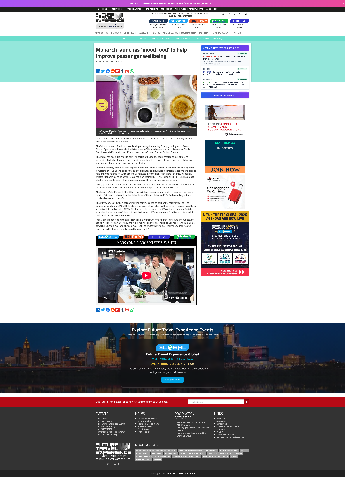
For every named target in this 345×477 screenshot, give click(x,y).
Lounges (244, 450)
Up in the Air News (146, 421)
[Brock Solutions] (225, 191)
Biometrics (172, 450)
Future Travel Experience (181, 473)
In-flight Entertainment (229, 450)
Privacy (219, 431)
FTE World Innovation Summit (112, 424)
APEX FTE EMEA (105, 429)
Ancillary (144, 33)
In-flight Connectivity (193, 450)
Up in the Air (130, 33)
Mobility (203, 33)
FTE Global (103, 418)
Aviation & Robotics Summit (111, 431)
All (124, 38)
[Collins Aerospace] (225, 121)
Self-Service (161, 450)
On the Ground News (148, 418)
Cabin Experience (210, 450)
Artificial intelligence (197, 453)
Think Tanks (180, 9)
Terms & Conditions (225, 434)
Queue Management (162, 456)
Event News (143, 429)
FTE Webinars (152, 9)
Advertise (221, 421)
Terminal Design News (148, 424)
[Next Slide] (337, 363)
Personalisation (202, 38)
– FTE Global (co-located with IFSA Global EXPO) (224, 57)
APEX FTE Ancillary (106, 426)
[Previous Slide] (7, 363)
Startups (236, 33)
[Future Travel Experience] (113, 21)
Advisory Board (196, 9)
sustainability (157, 453)
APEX (208, 9)
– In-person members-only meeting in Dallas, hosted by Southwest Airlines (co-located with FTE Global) (223, 84)
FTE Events (117, 9)
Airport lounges (236, 453)
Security (234, 456)
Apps (181, 450)
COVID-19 (224, 453)
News (104, 9)
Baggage (157, 459)
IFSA (215, 9)
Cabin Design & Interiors (160, 38)
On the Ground (113, 33)
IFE (131, 38)
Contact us (221, 424)
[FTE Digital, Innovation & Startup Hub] (225, 156)
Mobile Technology (179, 456)
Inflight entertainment (212, 456)
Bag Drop (183, 453)
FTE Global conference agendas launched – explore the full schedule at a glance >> (170, 3)
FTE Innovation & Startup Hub (191, 422)
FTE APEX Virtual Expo (108, 434)
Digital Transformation (165, 33)
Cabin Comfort (194, 456)
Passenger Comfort (143, 459)
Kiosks (225, 456)
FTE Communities (134, 9)
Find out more (172, 380)
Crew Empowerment (183, 38)
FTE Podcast (166, 9)
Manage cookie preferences (230, 437)
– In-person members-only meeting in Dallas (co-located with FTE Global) (223, 73)
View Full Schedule (224, 96)
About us (220, 418)
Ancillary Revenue (142, 453)
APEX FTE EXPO (105, 421)
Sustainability (188, 33)
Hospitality (217, 38)
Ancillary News (145, 426)
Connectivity (141, 38)
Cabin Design (213, 453)
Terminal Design (219, 33)
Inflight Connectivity (144, 456)
